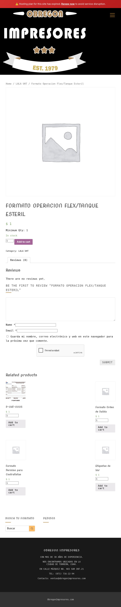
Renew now (68, 3)
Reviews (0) (19, 260)
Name (10, 324)
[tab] (19, 260)
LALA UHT (21, 83)
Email (11, 330)
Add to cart (23, 241)
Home (9, 83)
